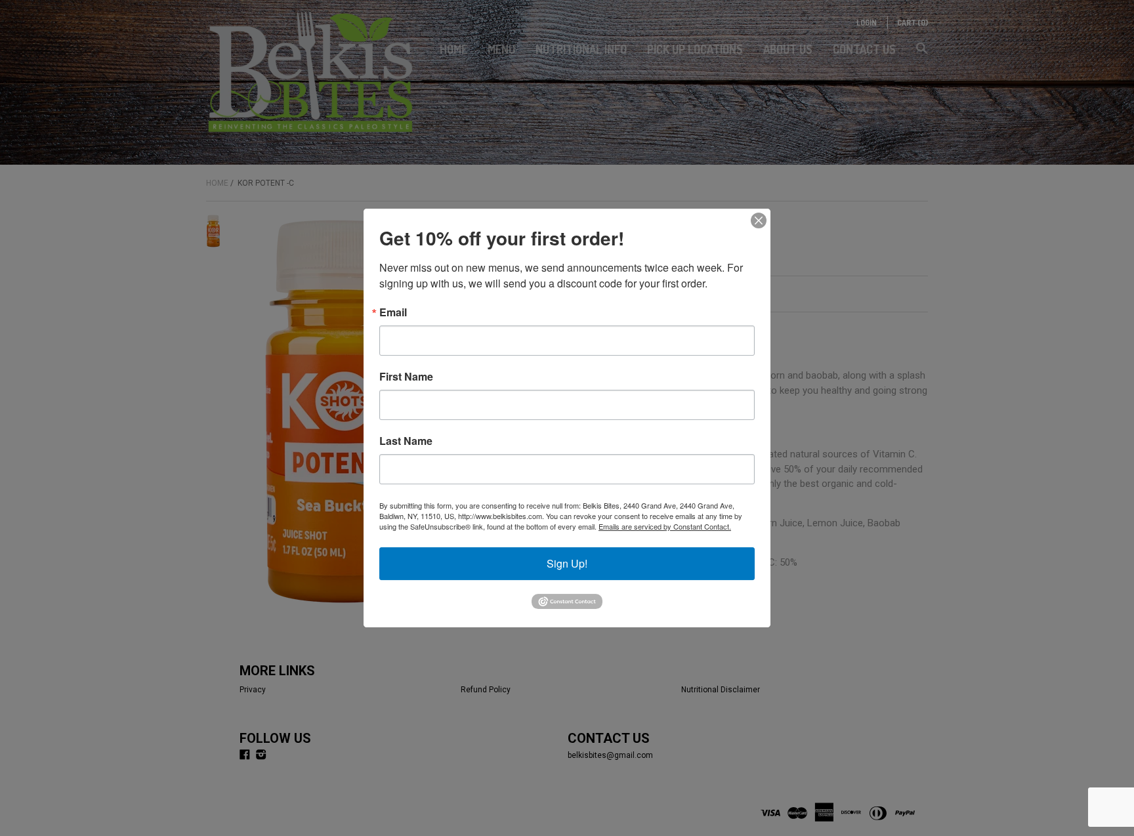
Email (393, 312)
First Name (406, 376)
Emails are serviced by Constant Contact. (664, 526)
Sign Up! (567, 563)
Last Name (405, 441)
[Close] (758, 220)
